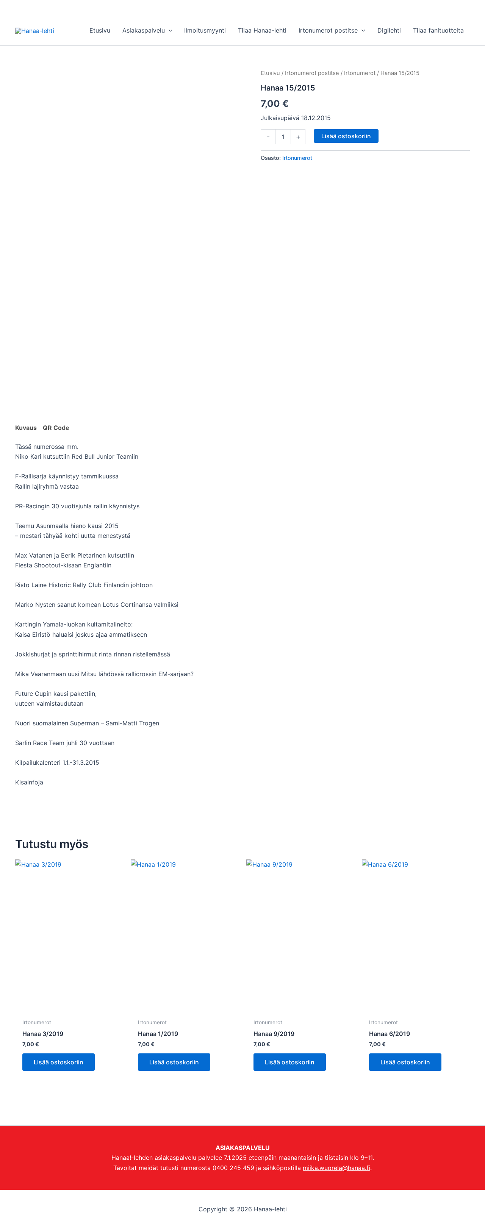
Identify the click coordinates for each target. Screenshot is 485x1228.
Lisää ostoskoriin (346, 136)
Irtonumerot (359, 73)
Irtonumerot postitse (312, 73)
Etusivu (270, 73)
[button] (168, 30)
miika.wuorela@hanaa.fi (336, 1168)
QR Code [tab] (56, 427)
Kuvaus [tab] (26, 427)
